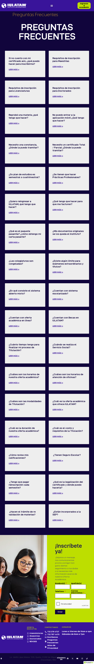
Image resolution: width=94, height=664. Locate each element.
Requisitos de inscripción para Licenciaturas (22, 89)
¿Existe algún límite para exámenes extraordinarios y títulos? (68, 264)
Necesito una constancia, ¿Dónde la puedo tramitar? (24, 146)
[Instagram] (82, 658)
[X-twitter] (72, 658)
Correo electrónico (77, 592)
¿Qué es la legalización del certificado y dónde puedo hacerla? (68, 485)
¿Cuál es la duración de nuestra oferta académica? (24, 429)
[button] (52, 6)
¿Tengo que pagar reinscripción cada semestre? (19, 485)
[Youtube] (77, 658)
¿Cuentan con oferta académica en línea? (20, 319)
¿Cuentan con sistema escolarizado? (65, 292)
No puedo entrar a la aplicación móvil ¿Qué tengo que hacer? (68, 118)
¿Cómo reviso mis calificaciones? (18, 456)
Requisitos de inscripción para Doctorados (66, 89)
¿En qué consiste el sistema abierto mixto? (24, 292)
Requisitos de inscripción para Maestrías (66, 59)
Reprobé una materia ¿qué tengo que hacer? (23, 116)
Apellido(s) (76, 583)
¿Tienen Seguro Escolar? (67, 455)
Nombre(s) (60, 583)
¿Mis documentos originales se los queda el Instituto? (68, 232)
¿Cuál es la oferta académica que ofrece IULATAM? (69, 402)
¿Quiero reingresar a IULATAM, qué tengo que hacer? (22, 204)
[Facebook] (67, 658)
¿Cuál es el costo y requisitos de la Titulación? (68, 429)
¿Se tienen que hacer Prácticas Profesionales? (66, 176)
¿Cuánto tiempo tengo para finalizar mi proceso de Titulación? (24, 347)
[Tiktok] (86, 658)
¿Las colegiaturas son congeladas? (21, 262)
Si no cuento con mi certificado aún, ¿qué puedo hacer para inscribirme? (24, 61)
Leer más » (14, 69)
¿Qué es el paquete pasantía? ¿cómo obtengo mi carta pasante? (25, 234)
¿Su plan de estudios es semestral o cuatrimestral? (24, 176)
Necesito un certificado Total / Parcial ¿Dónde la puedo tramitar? (69, 147)
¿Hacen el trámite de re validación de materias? (22, 513)
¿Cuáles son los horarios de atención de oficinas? (68, 375)
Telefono (59, 591)
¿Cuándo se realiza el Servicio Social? (64, 346)
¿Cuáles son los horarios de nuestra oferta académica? (24, 375)
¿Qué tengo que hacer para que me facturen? (68, 202)
